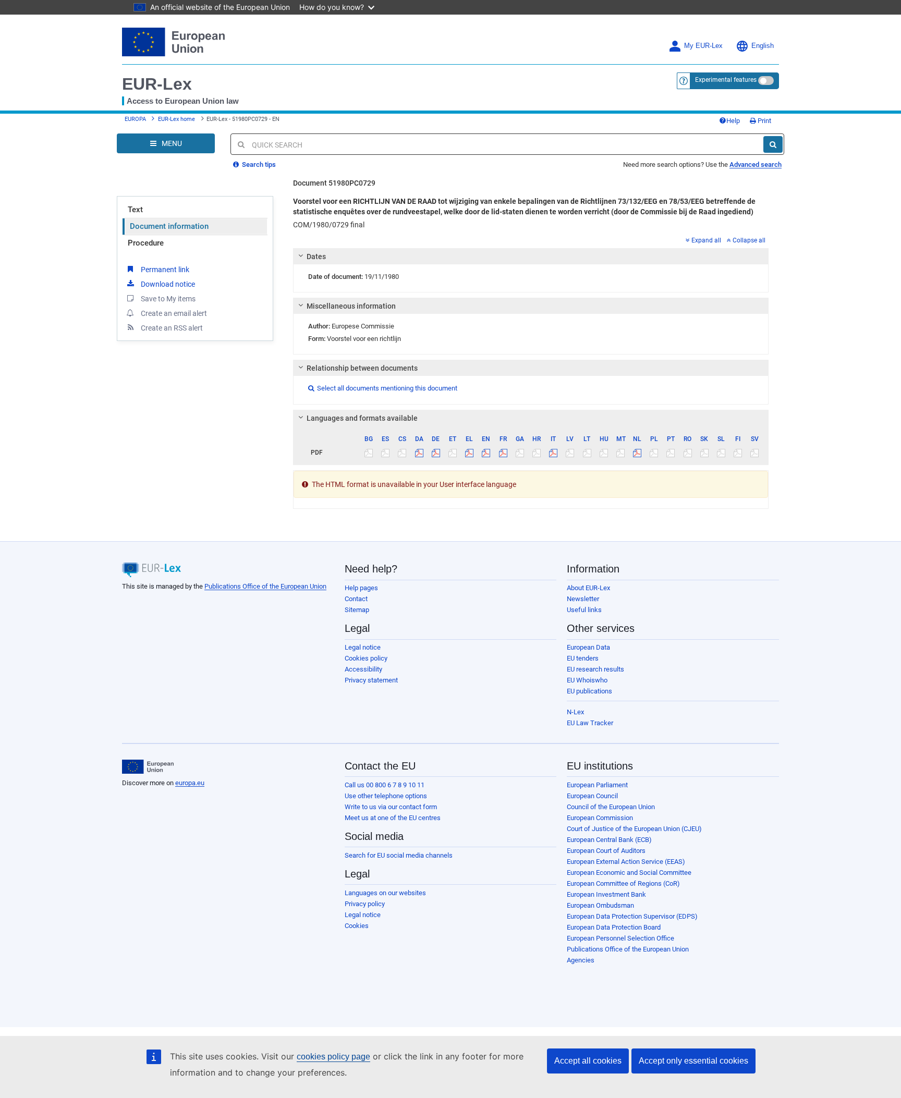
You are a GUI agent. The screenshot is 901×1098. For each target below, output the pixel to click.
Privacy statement (371, 680)
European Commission (600, 818)
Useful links (584, 610)
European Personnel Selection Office (620, 938)
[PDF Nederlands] (637, 452)
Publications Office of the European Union (265, 586)
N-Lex (575, 712)
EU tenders (583, 658)
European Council (592, 796)
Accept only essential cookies (693, 1060)
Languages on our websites (385, 893)
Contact (356, 599)
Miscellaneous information (351, 306)
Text (135, 209)
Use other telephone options (386, 796)
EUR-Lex (157, 84)
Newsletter (583, 599)
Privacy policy (365, 904)
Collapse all (749, 240)
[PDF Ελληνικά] (469, 452)
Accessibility (363, 669)
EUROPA (135, 119)
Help (733, 121)
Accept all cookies (588, 1060)
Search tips (258, 164)
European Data (588, 647)
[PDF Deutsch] (436, 452)
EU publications (589, 691)
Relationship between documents (362, 368)
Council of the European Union (611, 807)
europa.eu (189, 783)
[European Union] (148, 767)
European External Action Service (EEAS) (626, 861)
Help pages (361, 588)
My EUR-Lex (703, 46)
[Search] (773, 144)
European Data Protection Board (614, 927)
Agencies (580, 960)
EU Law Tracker (590, 723)
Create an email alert (174, 313)
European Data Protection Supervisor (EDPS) (632, 916)
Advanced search (755, 164)
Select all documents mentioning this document (382, 388)
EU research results (595, 669)
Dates (316, 256)
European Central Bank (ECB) (609, 840)
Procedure (146, 243)
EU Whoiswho (587, 680)
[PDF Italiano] (553, 452)
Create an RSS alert (172, 328)
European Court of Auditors (606, 851)
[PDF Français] (503, 452)
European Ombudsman (600, 905)
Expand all (706, 240)
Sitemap (357, 610)
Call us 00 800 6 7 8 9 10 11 (384, 785)
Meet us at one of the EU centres (393, 818)
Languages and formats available (362, 418)
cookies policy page (333, 1056)
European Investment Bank (606, 894)
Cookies (357, 926)
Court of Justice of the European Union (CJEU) (634, 829)
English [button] (762, 46)
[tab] (531, 256)
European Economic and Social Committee (629, 872)
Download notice (168, 284)
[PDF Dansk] (419, 452)
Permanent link (165, 269)
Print (763, 121)
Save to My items (168, 299)
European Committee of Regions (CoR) (623, 883)
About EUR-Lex (588, 588)
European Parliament (597, 785)
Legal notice (363, 647)
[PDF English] (486, 452)
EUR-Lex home (176, 119)
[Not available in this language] (369, 452)
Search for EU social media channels (399, 855)
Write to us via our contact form (391, 807)
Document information (169, 226)
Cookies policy (366, 658)
